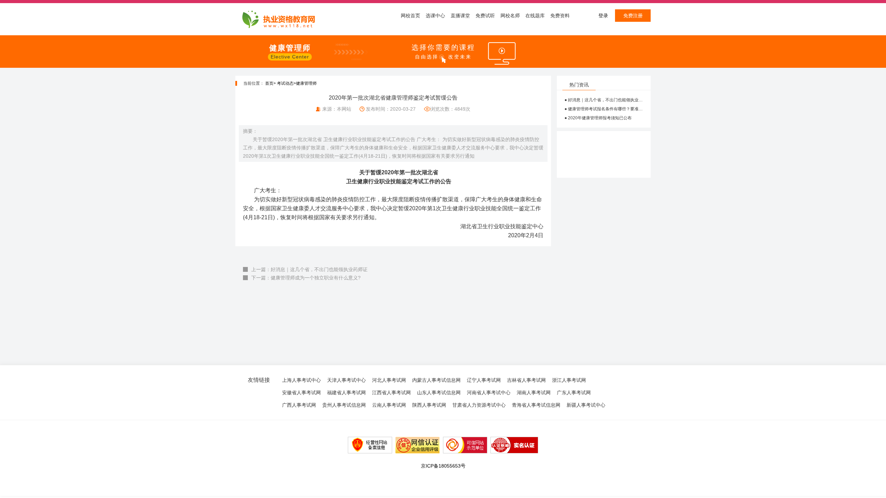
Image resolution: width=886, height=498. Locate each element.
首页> (270, 83)
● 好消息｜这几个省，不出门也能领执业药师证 (603, 100)
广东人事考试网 (574, 392)
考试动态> (286, 83)
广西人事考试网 (299, 405)
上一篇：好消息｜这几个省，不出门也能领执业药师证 (309, 269)
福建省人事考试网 (346, 392)
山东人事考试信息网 (439, 392)
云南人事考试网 (389, 405)
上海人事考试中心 (301, 380)
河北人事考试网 (389, 380)
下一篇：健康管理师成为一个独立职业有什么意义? (306, 277)
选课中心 (435, 15)
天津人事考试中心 (346, 380)
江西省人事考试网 (391, 392)
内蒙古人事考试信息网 (436, 380)
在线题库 (535, 15)
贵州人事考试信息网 (344, 405)
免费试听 (485, 15)
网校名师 (510, 15)
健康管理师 (306, 83)
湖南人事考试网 (534, 392)
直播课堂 (460, 15)
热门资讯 (579, 84)
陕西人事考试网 (429, 405)
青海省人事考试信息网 (536, 405)
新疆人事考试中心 (586, 405)
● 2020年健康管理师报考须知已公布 (598, 118)
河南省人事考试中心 (488, 392)
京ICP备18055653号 (443, 466)
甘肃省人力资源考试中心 (479, 405)
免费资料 (560, 15)
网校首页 (410, 15)
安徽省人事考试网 (301, 392)
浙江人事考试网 (569, 380)
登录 (603, 15)
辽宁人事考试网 (484, 380)
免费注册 (633, 15)
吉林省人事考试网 (526, 380)
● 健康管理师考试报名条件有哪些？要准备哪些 (603, 109)
